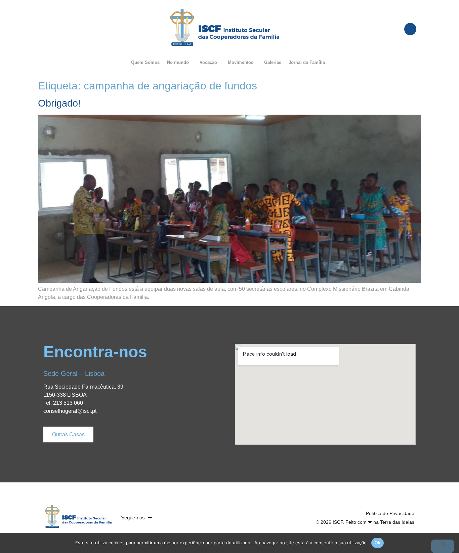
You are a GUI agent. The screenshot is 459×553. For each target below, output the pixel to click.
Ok (378, 542)
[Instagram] (189, 517)
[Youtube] (177, 517)
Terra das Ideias (397, 522)
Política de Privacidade (390, 513)
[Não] (442, 546)
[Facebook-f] (164, 517)
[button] (179, 62)
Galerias (272, 62)
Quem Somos (145, 62)
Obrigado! (59, 103)
